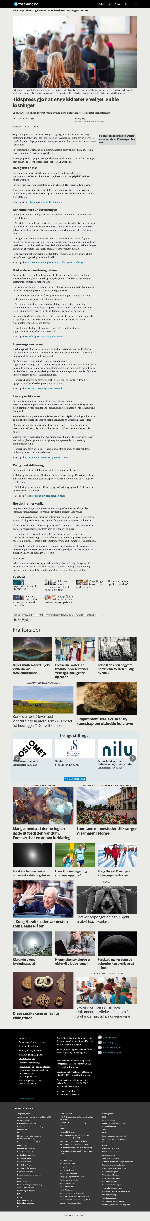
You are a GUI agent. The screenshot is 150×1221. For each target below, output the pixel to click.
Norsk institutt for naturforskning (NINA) (75, 1196)
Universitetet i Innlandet (111, 1178)
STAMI (104, 1145)
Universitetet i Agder (110, 1172)
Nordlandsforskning (67, 1163)
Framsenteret (22, 1145)
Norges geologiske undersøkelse (72, 1177)
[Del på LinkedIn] (23, 620)
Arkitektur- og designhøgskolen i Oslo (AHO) (34, 1117)
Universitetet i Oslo (109, 1181)
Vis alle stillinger (75, 778)
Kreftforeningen (23, 1181)
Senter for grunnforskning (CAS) (114, 1136)
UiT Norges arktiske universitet (114, 1168)
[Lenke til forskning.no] (53, 3)
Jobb (127, 4)
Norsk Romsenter (66, 1190)
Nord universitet (66, 1160)
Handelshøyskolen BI (25, 1152)
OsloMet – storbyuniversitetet (71, 1203)
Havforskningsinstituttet (26, 1155)
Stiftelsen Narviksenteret (111, 1152)
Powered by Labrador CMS (75, 1215)
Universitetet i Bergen (110, 1175)
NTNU (62, 1129)
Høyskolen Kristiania (25, 1172)
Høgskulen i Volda (24, 1165)
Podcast (118, 4)
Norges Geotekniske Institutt (71, 1167)
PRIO (104, 1117)
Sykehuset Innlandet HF (111, 1158)
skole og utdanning (24, 615)
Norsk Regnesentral (67, 1186)
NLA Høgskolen (66, 1114)
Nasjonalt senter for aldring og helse (73, 1141)
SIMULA (105, 1129)
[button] (17, 758)
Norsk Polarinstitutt (67, 1183)
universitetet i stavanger (59, 615)
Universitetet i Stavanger (111, 1185)
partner (80, 615)
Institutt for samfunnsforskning (29, 1175)
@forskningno (110, 1037)
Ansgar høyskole (23, 1114)
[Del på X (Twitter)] (19, 620)
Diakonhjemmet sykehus (26, 1123)
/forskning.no (109, 1042)
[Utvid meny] (136, 4)
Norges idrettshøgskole (69, 1180)
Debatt (102, 4)
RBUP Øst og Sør (108, 1120)
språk (40, 615)
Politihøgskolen (108, 1114)
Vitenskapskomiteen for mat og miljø (116, 1205)
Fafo (18, 1133)
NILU (19, 1206)
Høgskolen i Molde (24, 1158)
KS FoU (19, 1178)
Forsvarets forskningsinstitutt (28, 1142)
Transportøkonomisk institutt (113, 1165)
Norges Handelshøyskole (69, 1170)
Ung (110, 4)
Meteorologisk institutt (26, 1191)
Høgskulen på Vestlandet (26, 1168)
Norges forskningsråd (68, 1173)
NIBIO (19, 1197)
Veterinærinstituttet (109, 1198)
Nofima (62, 1157)
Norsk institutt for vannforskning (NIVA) (75, 1200)
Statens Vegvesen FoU (110, 1148)
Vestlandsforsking (109, 1195)
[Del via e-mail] (27, 620)
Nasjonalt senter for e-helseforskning (74, 1144)
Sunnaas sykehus (108, 1155)
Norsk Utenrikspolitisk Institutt (72, 1193)
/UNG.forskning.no (112, 1047)
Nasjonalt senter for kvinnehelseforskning (76, 1148)
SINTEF (105, 1133)
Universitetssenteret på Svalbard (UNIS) (117, 1191)
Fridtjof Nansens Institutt (26, 1148)
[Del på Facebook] (15, 620)
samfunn (91, 615)
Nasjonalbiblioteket (67, 1132)
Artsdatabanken (23, 1120)
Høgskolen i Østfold (24, 1162)
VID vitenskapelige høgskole (113, 1201)
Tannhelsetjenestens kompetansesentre (117, 1162)
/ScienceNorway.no (112, 1052)
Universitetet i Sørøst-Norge (112, 1188)
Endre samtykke (26, 1098)
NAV (18, 1194)
